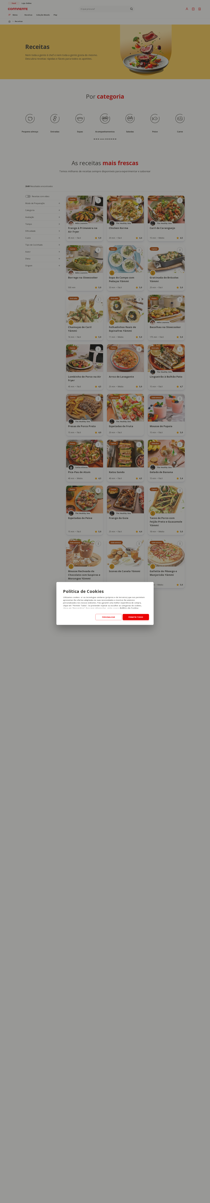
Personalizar (108, 617)
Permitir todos (135, 617)
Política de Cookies (129, 608)
